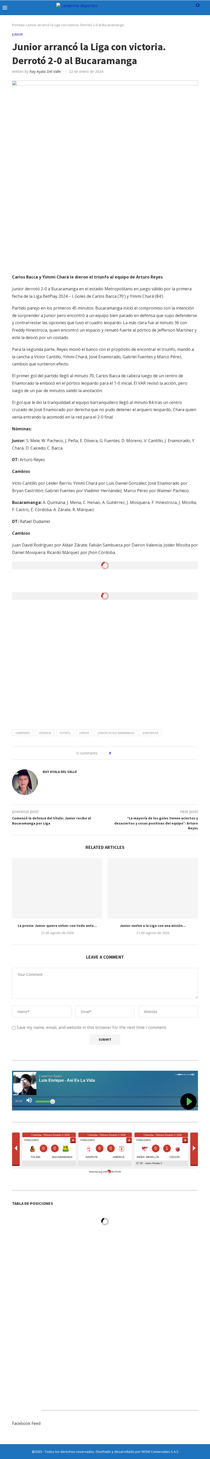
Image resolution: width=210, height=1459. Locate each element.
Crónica (45, 733)
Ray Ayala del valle (45, 71)
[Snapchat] (182, 7)
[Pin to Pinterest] (129, 753)
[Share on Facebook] (119, 753)
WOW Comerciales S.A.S (159, 1451)
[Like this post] (113, 753)
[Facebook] (155, 7)
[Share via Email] (134, 753)
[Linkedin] (172, 7)
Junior (84, 733)
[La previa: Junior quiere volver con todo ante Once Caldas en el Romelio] (57, 888)
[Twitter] (161, 7)
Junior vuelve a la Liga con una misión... (153, 925)
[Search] (204, 7)
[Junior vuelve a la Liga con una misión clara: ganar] (153, 888)
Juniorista (150, 733)
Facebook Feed (26, 1423)
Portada (18, 25)
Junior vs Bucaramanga (116, 733)
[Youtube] (177, 7)
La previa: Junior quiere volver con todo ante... (57, 925)
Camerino (22, 733)
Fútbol (65, 733)
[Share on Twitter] (124, 753)
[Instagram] (166, 7)
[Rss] (188, 7)
